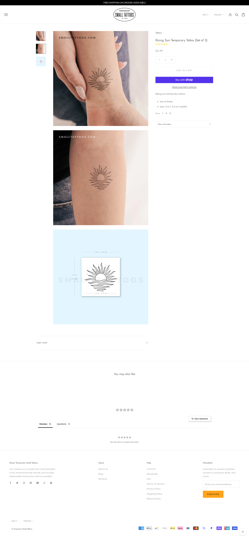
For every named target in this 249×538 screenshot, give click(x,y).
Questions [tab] (61, 424)
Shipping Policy (154, 493)
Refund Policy (154, 498)
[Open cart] (243, 14)
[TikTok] (44, 483)
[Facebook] (163, 113)
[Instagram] (24, 483)
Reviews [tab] (43, 424)
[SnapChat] (51, 483)
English (218, 14)
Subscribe (213, 494)
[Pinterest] (170, 113)
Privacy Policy (154, 488)
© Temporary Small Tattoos (22, 529)
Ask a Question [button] (201, 418)
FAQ (149, 478)
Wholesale (152, 473)
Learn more (42, 342)
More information (164, 124)
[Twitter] (166, 113)
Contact (151, 468)
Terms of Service (155, 483)
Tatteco (158, 32)
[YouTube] (37, 483)
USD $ (204, 14)
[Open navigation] (6, 14)
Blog (100, 473)
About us (103, 468)
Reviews (102, 478)
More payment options (184, 86)
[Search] (236, 14)
